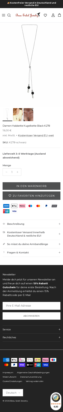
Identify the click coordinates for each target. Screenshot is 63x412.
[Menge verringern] (5, 172)
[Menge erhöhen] (18, 172)
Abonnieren (31, 315)
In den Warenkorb (31, 186)
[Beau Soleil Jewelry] (28, 15)
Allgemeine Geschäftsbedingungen (33, 372)
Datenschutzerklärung (31, 377)
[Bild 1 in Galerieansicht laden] (31, 64)
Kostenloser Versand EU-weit (36, 135)
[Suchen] (10, 15)
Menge (7, 165)
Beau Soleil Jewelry (19, 401)
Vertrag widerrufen (34, 381)
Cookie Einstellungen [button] (12, 381)
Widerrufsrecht (9, 377)
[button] (45, 15)
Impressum (8, 372)
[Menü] (3, 15)
